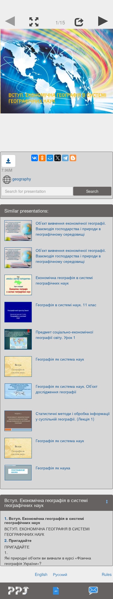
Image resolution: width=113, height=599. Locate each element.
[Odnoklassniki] (42, 158)
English (41, 574)
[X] (57, 158)
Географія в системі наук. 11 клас (66, 304)
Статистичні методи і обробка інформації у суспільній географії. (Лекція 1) (73, 416)
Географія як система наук (60, 359)
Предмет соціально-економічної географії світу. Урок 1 (64, 334)
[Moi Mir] (50, 158)
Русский (60, 574)
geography (21, 179)
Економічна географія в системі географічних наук (64, 280)
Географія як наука (53, 467)
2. (6, 540)
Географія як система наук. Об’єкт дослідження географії (66, 388)
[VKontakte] (34, 158)
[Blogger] (73, 158)
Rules (107, 574)
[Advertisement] (56, 7)
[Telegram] (65, 158)
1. (6, 518)
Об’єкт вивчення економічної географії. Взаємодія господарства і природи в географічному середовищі (71, 228)
